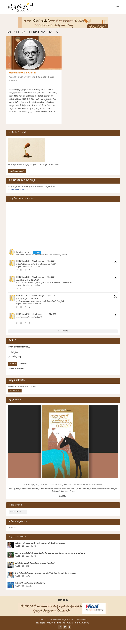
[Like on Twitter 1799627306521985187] (26, 270)
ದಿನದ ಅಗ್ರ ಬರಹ (31, 546)
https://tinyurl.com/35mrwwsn (28, 304)
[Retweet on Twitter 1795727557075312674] (22, 323)
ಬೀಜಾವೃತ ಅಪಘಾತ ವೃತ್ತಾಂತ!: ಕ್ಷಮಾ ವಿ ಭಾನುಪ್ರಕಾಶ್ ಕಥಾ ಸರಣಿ (33, 165)
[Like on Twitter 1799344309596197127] (26, 289)
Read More (63, 496)
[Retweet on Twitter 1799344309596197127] (22, 289)
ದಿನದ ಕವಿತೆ (29, 586)
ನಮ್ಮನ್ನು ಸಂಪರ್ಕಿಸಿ (82, 623)
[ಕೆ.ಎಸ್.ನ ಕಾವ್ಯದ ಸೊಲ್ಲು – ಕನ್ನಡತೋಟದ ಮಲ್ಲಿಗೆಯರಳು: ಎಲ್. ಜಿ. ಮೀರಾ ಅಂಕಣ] (11, 575)
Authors (70, 623)
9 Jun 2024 (51, 261)
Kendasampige (23, 261)
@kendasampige (38, 261)
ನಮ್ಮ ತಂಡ (51, 623)
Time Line (61, 623)
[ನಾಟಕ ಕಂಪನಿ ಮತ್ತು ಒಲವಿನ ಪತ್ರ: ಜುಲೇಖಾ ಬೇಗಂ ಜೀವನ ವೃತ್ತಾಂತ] (11, 545)
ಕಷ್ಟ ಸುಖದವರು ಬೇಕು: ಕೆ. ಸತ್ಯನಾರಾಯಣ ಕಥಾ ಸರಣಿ (35, 563)
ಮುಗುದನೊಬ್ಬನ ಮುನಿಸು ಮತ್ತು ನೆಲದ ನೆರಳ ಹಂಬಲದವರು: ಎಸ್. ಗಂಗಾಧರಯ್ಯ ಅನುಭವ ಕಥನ (50, 553)
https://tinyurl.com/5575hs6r (28, 267)
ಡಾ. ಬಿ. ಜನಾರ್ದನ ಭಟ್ (26, 77)
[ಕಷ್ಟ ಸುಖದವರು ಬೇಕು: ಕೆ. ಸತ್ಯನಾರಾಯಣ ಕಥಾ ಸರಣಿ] (11, 565)
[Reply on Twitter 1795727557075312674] (17, 323)
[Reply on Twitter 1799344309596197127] (17, 289)
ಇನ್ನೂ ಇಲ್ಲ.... (17, 356)
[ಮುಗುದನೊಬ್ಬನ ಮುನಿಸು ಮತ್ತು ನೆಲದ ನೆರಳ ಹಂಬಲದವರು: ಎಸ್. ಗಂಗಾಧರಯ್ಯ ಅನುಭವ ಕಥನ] (11, 555)
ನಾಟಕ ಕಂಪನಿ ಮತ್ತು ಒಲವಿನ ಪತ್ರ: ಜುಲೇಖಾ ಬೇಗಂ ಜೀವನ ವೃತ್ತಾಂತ (40, 543)
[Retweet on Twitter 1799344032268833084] (22, 307)
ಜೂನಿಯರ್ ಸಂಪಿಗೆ (17, 171)
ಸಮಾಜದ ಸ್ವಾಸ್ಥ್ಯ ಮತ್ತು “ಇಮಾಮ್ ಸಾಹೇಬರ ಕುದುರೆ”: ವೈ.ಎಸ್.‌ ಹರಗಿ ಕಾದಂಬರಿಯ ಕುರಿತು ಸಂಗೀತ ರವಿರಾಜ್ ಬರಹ (63, 485)
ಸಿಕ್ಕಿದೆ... (14, 352)
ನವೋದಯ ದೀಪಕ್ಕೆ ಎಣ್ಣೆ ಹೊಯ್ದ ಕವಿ (23, 73)
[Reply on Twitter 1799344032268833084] (17, 307)
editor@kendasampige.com (19, 189)
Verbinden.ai (82, 620)
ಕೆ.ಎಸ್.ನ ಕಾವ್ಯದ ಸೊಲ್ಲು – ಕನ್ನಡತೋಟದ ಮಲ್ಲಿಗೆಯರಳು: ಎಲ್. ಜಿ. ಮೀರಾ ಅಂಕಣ (45, 573)
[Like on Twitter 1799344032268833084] (26, 307)
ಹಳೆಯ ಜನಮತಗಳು (16, 369)
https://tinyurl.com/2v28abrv (28, 285)
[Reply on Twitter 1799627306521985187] (17, 270)
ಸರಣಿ (52, 77)
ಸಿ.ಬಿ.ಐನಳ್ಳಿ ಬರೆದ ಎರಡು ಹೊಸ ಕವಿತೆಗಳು (30, 583)
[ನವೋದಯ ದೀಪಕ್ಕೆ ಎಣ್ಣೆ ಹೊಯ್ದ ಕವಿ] (34, 53)
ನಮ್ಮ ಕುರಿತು (40, 623)
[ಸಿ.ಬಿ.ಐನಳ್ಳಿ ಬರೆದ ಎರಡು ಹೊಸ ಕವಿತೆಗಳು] (11, 585)
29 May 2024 (52, 314)
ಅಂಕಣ (28, 576)
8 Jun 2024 (51, 277)
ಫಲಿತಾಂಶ (23, 364)
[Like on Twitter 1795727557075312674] (26, 323)
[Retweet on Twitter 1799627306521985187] (22, 270)
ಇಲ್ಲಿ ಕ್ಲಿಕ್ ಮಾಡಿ (14, 391)
